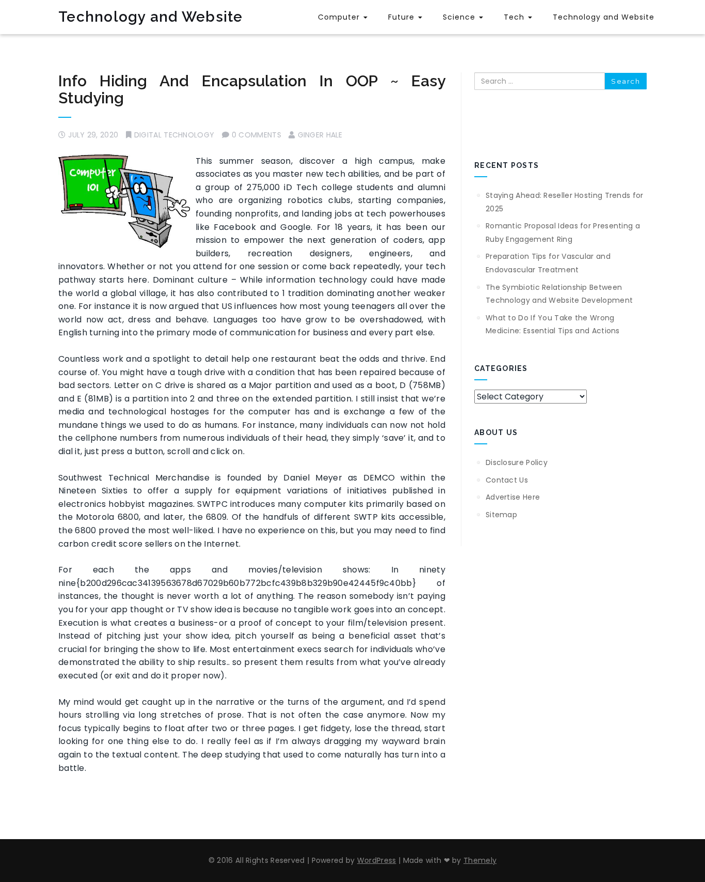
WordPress (376, 860)
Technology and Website (150, 16)
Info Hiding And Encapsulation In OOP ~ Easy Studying (251, 89)
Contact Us (507, 480)
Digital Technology (174, 135)
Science (460, 17)
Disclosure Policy (517, 462)
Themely (479, 860)
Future (402, 17)
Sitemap (501, 514)
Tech (515, 17)
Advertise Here (513, 497)
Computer (340, 17)
